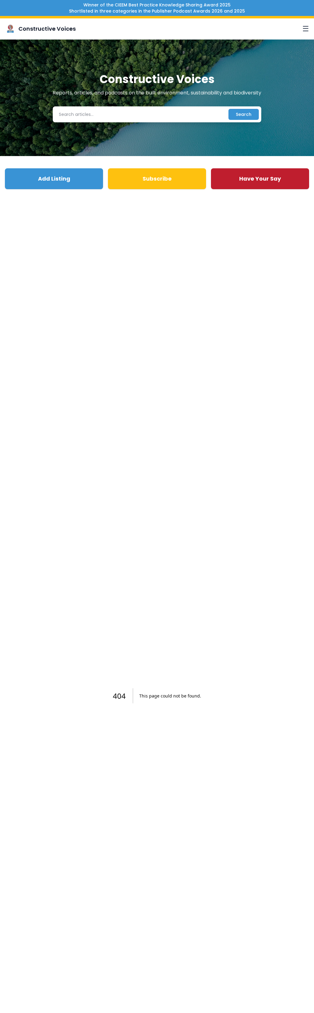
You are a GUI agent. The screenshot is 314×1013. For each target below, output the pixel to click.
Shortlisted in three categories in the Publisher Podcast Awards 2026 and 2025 (157, 11)
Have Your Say (260, 178)
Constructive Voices (47, 28)
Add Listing (54, 178)
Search (243, 114)
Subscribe (157, 178)
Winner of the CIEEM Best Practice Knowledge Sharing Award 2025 (157, 5)
